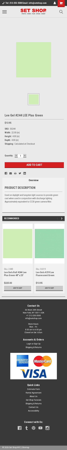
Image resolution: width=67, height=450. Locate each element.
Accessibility (33, 411)
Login (29, 344)
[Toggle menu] (4, 12)
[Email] (10, 173)
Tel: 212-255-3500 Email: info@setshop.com (26, 3)
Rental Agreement (33, 393)
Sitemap (25, 447)
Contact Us (33, 407)
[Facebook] (6, 173)
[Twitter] (20, 173)
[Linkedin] (24, 173)
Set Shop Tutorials (33, 400)
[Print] (15, 173)
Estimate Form (33, 389)
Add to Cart (17, 288)
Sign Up (37, 344)
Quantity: (9, 155)
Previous (58, 218)
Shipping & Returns (34, 347)
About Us (33, 396)
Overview (33, 180)
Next (62, 218)
